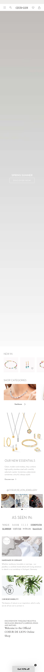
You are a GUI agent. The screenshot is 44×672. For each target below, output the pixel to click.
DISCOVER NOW (22, 180)
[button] (23, 669)
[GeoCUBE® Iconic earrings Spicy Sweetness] (27, 364)
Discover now (9, 479)
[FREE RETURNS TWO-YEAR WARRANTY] (22, 2)
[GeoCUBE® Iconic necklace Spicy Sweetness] (11, 364)
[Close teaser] (35, 665)
